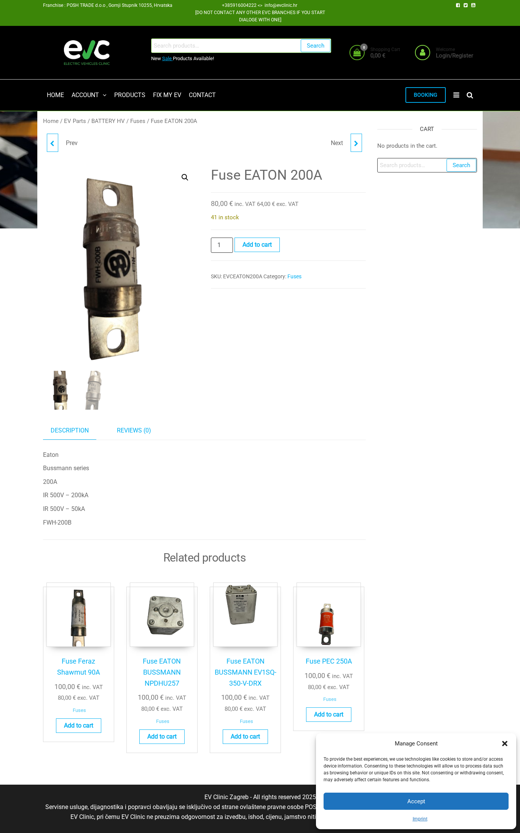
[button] (505, 743)
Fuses (137, 121)
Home (51, 121)
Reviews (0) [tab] (134, 430)
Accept (416, 801)
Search (315, 45)
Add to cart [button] (78, 725)
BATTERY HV (108, 121)
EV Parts (75, 121)
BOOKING (425, 95)
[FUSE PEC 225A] (52, 143)
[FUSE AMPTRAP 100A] (356, 143)
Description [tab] (70, 430)
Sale (167, 58)
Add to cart (257, 244)
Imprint (420, 819)
